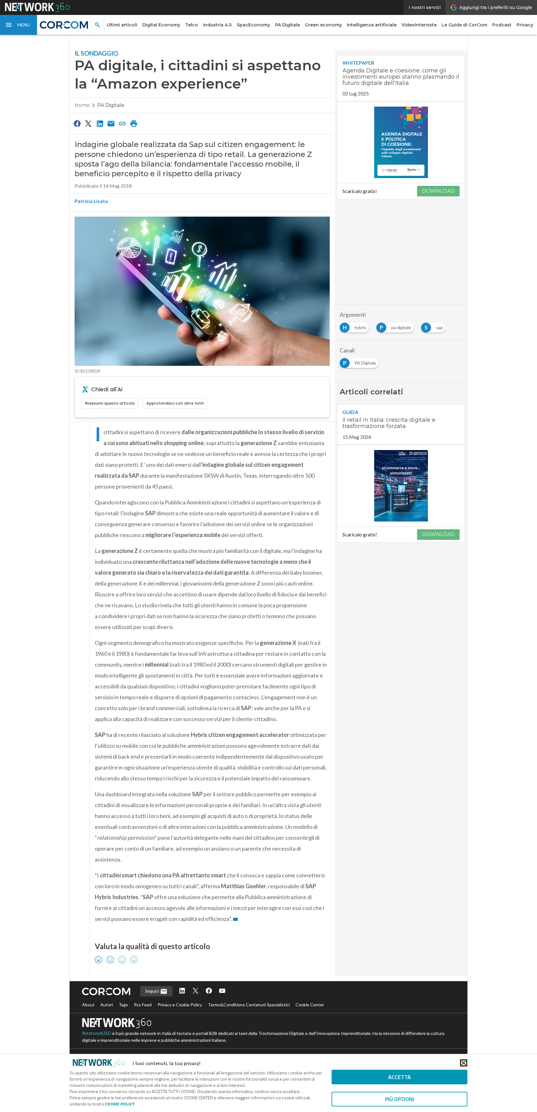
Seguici (152, 991)
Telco (191, 25)
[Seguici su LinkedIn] (182, 991)
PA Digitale (287, 25)
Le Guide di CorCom (464, 25)
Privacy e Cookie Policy (180, 1004)
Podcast (502, 25)
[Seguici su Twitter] (195, 991)
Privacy (524, 25)
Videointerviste (419, 25)
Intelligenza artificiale (372, 25)
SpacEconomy (253, 25)
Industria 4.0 (217, 25)
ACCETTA (399, 1077)
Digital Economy (161, 25)
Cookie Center (310, 1004)
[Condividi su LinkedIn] (100, 123)
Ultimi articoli (122, 25)
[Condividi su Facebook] (77, 123)
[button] (18, 25)
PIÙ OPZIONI (399, 1099)
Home (82, 105)
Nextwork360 (96, 1033)
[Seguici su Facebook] (209, 991)
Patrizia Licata (91, 201)
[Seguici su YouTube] (222, 991)
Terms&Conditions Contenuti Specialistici (249, 1004)
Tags (123, 1004)
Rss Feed (143, 1004)
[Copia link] (122, 123)
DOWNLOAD (438, 191)
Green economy (323, 25)
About (88, 1004)
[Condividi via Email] (111, 123)
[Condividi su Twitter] (88, 123)
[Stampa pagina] (134, 123)
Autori (106, 1004)
